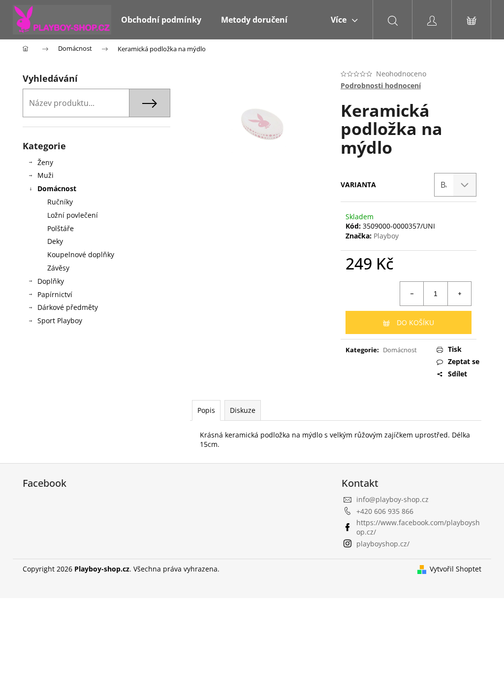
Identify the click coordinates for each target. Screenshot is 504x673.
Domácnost (56, 188)
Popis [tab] (206, 410)
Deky (55, 241)
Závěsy (58, 267)
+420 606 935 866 (384, 511)
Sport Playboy (59, 320)
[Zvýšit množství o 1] (459, 293)
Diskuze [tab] (242, 410)
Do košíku (415, 322)
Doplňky (50, 281)
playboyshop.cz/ (383, 543)
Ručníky (60, 201)
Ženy (45, 162)
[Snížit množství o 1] (412, 293)
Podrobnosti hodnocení (381, 85)
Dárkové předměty (67, 307)
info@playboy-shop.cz (392, 499)
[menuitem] (161, 19)
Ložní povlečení (72, 215)
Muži (45, 175)
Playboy (386, 235)
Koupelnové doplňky (80, 254)
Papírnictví (54, 294)
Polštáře (60, 228)
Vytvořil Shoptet (455, 568)
